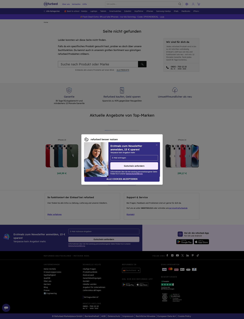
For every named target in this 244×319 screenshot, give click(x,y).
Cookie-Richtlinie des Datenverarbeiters (102, 161)
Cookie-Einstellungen (145, 155)
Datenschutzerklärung (128, 158)
